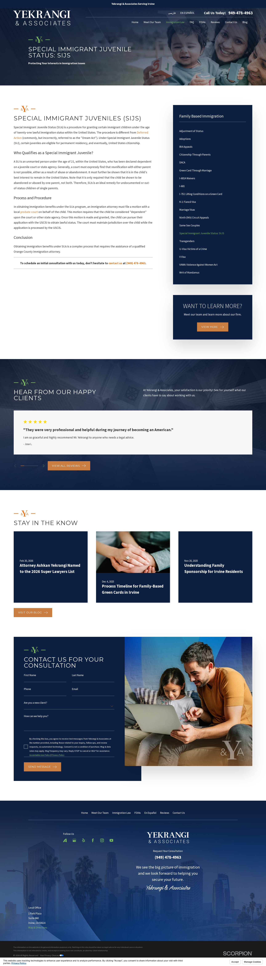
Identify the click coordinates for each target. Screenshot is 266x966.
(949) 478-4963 (168, 857)
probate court (29, 212)
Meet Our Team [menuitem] (152, 22)
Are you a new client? (35, 703)
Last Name (78, 675)
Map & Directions (37, 927)
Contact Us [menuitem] (231, 22)
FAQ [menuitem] (192, 22)
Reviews (164, 812)
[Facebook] (93, 840)
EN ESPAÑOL (187, 13)
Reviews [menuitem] (215, 22)
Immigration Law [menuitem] (175, 22)
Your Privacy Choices (50, 955)
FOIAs (137, 812)
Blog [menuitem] (245, 22)
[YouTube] (111, 840)
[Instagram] (102, 840)
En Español (150, 812)
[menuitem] (212, 131)
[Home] (41, 18)
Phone (27, 689)
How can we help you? (36, 716)
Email (75, 689)
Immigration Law (121, 812)
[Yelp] (83, 840)
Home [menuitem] (135, 22)
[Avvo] (65, 840)
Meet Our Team (100, 812)
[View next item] (43, 465)
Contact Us (179, 812)
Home (84, 812)
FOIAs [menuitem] (202, 22)
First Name (30, 675)
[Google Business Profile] (74, 840)
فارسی (172, 13)
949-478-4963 (240, 13)
